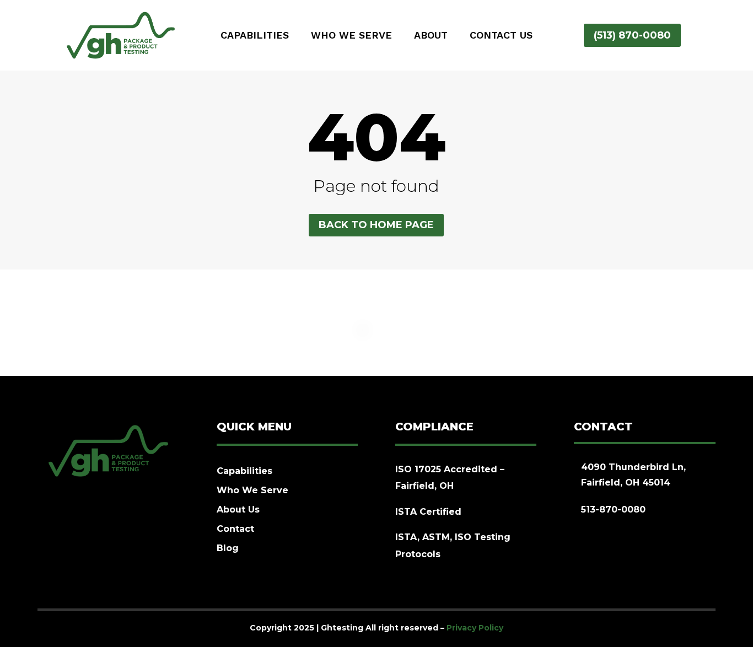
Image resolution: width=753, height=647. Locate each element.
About (431, 36)
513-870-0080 (613, 509)
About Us (238, 509)
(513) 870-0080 (632, 35)
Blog (228, 548)
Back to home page (376, 225)
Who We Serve (351, 36)
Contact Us (501, 36)
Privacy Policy (475, 628)
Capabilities (254, 36)
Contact (235, 529)
